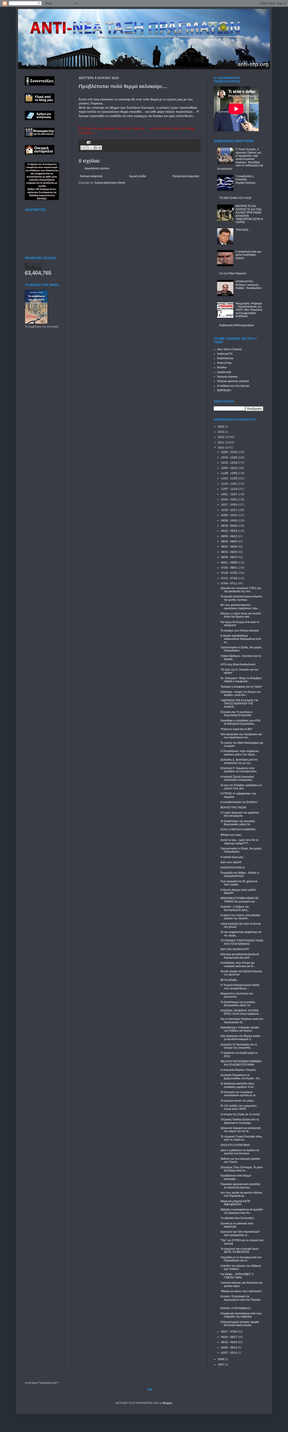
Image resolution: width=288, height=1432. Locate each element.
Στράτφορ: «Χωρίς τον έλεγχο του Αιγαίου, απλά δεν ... (240, 693)
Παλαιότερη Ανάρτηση (185, 176)
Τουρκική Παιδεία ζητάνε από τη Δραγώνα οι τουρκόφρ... (239, 1121)
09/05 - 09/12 (229, 536)
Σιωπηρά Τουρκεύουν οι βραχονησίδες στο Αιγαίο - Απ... (240, 1076)
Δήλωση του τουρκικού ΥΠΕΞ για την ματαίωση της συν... (240, 590)
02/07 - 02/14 (229, 1352)
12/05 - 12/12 (229, 468)
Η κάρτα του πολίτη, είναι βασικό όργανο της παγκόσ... (240, 917)
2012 (221, 437)
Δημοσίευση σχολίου (96, 168)
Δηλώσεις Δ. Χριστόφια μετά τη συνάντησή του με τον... (238, 761)
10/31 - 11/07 (229, 494)
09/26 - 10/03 (229, 520)
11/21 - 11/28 (229, 478)
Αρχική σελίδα (137, 176)
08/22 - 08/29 (229, 546)
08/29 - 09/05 (229, 541)
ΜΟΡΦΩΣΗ (224, 390)
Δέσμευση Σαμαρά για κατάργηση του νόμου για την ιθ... (240, 1129)
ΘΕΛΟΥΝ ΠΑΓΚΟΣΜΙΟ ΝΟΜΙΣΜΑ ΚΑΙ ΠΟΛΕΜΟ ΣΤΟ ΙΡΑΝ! (240, 1063)
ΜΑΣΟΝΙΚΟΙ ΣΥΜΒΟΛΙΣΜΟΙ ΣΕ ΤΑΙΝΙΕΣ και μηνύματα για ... (239, 900)
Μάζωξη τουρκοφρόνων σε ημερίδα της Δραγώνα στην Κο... (241, 1211)
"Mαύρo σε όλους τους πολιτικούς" (241, 1291)
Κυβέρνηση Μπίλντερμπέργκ (236, 325)
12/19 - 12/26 (229, 457)
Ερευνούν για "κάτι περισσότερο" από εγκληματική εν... (240, 1233)
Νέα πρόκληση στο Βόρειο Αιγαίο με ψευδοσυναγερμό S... (240, 1037)
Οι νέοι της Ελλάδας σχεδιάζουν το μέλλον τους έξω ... (241, 787)
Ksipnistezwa (225, 358)
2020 (221, 426)
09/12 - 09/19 (229, 530)
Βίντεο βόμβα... (229, 979)
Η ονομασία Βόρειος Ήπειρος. (238, 1069)
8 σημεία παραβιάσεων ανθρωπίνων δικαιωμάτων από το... (240, 639)
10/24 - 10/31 (229, 499)
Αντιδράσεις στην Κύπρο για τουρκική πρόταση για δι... (237, 964)
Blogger (167, 1403)
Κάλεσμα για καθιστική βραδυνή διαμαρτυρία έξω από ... (239, 956)
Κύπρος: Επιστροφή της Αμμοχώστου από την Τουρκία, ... (240, 1299)
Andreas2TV (224, 353)
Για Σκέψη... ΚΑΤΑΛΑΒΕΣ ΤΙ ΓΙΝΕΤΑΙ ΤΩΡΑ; (236, 1276)
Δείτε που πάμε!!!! (230, 862)
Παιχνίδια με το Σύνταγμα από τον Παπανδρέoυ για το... (240, 1259)
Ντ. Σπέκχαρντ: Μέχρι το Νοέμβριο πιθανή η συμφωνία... (241, 680)
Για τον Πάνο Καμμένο (232, 273)
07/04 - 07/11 (229, 583)
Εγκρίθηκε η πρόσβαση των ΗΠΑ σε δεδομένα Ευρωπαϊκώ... (240, 722)
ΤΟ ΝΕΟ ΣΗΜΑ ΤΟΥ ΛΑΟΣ (235, 198)
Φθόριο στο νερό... (231, 834)
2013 (221, 431)
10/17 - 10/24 (229, 504)
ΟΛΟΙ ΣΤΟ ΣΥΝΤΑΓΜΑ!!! (235, 1145)
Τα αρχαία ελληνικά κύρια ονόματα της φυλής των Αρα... (241, 598)
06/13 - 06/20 (229, 1342)
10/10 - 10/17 (229, 510)
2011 (221, 442)
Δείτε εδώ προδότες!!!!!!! (234, 949)
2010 (221, 447)
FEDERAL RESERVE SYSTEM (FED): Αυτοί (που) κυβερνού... (240, 1012)
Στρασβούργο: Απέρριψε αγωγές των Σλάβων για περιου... (239, 1029)
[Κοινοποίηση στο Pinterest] (99, 147)
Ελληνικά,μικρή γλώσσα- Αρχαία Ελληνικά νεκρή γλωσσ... (239, 1323)
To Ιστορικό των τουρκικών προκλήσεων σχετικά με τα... (238, 1094)
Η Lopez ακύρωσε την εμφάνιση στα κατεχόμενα (239, 814)
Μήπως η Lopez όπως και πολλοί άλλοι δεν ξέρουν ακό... (240, 615)
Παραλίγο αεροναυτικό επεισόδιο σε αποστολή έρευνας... (240, 1186)
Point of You (224, 363)
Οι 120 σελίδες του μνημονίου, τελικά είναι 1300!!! (238, 1107)
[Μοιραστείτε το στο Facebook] (95, 147)
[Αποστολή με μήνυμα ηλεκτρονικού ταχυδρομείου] (82, 147)
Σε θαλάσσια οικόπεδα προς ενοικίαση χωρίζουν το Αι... (237, 1085)
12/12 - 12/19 (229, 462)
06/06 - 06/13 (229, 1347)
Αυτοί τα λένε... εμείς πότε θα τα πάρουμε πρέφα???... (239, 841)
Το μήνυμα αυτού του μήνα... (237, 1100)
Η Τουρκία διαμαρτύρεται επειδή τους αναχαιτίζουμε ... (239, 986)
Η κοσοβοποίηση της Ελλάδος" (239, 802)
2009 (221, 1359)
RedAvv (222, 367)
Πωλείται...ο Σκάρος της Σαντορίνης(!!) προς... (235, 908)
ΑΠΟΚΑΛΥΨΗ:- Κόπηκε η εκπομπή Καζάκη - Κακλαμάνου (249, 285)
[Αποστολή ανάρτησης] (88, 142)
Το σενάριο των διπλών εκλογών (239, 630)
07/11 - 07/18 (229, 578)
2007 (221, 1364)
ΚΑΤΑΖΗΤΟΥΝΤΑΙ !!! (232, 867)
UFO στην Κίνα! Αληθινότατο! (238, 664)
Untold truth (224, 372)
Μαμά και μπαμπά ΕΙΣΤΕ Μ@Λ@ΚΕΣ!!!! (235, 1203)
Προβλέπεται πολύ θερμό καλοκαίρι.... (235, 1177)
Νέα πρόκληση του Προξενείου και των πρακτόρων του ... (241, 736)
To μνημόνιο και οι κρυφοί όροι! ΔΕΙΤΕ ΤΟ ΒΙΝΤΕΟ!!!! (239, 1250)
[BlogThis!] (87, 147)
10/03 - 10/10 (229, 515)
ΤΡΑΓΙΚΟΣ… (243, 229)
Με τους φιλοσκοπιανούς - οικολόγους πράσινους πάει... (239, 606)
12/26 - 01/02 (229, 452)
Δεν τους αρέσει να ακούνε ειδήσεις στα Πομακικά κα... (241, 1194)
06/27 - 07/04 (229, 1331)
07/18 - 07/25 (229, 572)
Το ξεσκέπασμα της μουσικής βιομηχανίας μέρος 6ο (237, 823)
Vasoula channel (227, 376)
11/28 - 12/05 (229, 473)
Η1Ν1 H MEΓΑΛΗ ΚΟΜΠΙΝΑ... (238, 829)
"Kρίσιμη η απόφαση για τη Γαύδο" (241, 686)
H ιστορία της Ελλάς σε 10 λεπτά (240, 1114)
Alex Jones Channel (229, 349)
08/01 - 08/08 (229, 562)
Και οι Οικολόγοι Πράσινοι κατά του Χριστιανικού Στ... (241, 1020)
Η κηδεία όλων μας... (232, 857)
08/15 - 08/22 (229, 552)
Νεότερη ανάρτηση (91, 176)
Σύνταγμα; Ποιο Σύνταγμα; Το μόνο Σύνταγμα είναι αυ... (241, 1169)
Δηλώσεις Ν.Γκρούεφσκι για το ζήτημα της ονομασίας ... (238, 1046)
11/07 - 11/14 (229, 489)
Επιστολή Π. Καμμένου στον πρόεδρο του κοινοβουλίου (238, 770)
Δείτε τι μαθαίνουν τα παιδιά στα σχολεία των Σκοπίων (239, 1152)
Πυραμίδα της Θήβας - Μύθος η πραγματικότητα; (239, 874)
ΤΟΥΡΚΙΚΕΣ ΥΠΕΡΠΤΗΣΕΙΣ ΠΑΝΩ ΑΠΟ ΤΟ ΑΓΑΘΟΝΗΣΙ (241, 942)
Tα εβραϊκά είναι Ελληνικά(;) (237, 1218)
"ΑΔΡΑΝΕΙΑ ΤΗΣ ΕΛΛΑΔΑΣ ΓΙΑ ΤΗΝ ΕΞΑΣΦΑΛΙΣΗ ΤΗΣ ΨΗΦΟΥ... (239, 703)
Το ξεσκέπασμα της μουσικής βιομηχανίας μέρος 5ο (237, 1004)
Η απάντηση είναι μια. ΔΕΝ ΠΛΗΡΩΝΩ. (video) (249, 255)
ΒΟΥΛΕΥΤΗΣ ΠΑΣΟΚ (233, 807)
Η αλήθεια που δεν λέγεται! (233, 385)
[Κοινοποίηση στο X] (91, 147)
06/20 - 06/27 (229, 1337)
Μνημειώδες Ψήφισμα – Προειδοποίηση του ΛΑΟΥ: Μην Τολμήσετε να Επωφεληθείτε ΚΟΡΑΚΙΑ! (249, 310)
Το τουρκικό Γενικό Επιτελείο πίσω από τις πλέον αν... (241, 1138)
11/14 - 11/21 (229, 483)
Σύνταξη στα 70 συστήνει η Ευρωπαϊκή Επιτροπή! (236, 714)
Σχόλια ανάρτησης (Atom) (109, 182)
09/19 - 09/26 (229, 525)
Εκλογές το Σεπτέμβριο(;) (235, 1308)
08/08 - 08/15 (229, 557)
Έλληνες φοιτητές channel (233, 381)
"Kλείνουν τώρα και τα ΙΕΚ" (236, 729)
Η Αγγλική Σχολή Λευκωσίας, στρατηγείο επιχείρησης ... (237, 778)
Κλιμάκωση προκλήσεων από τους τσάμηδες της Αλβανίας (241, 1315)
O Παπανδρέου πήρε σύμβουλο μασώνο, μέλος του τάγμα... (239, 753)
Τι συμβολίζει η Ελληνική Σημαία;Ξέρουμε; (246, 179)
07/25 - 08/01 (229, 567)
